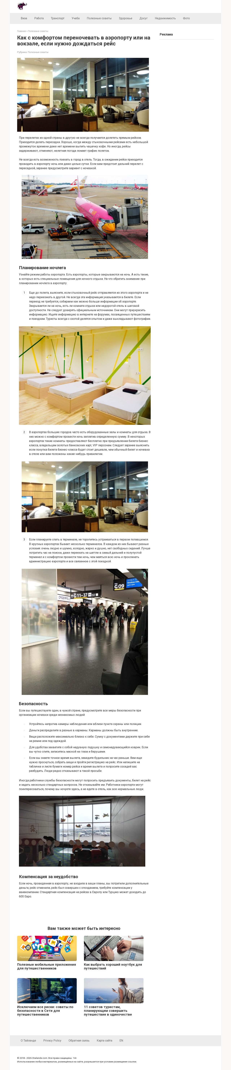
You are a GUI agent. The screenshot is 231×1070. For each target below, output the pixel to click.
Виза (24, 18)
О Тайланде (28, 1040)
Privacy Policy (52, 1040)
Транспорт (57, 18)
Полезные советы (99, 18)
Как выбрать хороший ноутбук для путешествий (113, 966)
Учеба (76, 18)
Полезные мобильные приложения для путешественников (46, 966)
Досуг (144, 18)
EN (121, 1040)
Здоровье (125, 18)
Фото (186, 18)
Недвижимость (165, 18)
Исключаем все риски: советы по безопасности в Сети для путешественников (45, 1010)
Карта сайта (104, 1040)
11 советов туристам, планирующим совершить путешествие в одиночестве (108, 1010)
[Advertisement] (85, 911)
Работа (39, 18)
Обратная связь (79, 1040)
